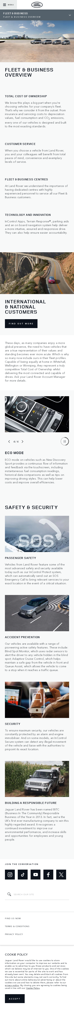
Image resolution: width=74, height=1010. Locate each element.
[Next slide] (22, 441)
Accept (15, 998)
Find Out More (21, 323)
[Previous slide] (9, 441)
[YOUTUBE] (35, 875)
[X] (61, 875)
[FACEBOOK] (48, 875)
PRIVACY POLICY (14, 934)
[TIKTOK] (23, 875)
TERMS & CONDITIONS (17, 926)
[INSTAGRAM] (10, 875)
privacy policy (12, 985)
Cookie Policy (33, 988)
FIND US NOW (13, 918)
